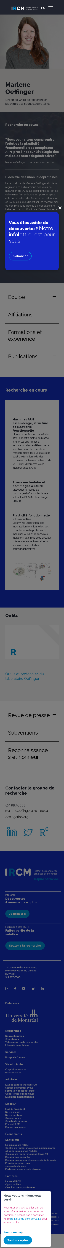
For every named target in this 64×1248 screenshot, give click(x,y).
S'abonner (20, 256)
